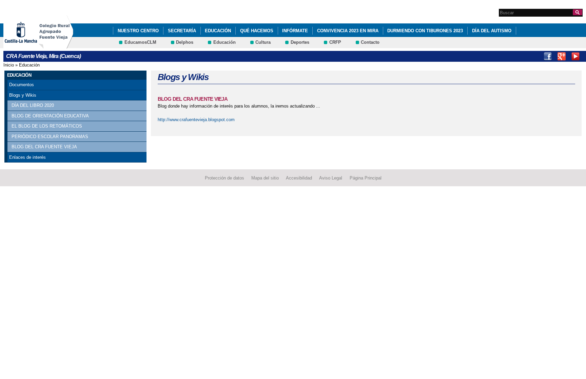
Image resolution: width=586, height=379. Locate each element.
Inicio (8, 65)
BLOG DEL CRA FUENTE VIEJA (44, 146)
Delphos (184, 42)
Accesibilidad (299, 178)
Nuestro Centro (138, 30)
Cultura (263, 42)
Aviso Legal (330, 178)
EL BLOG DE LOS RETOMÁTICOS (47, 126)
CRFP (335, 42)
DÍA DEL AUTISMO (491, 30)
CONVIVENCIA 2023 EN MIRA (347, 30)
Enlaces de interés (27, 157)
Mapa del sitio (265, 178)
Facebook (548, 56)
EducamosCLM (140, 42)
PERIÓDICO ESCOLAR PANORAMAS (50, 136)
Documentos (21, 84)
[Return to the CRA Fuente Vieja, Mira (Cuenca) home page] (56, 45)
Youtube (575, 56)
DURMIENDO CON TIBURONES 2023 (425, 30)
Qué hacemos (256, 30)
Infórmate (295, 30)
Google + (562, 56)
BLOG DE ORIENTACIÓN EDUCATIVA (50, 115)
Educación (218, 30)
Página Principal (366, 178)
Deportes (300, 42)
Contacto (370, 42)
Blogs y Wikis (22, 95)
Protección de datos (224, 178)
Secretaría (182, 30)
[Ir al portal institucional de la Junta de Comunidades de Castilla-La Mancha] (29, 45)
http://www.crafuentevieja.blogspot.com (196, 119)
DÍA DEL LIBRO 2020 (33, 105)
